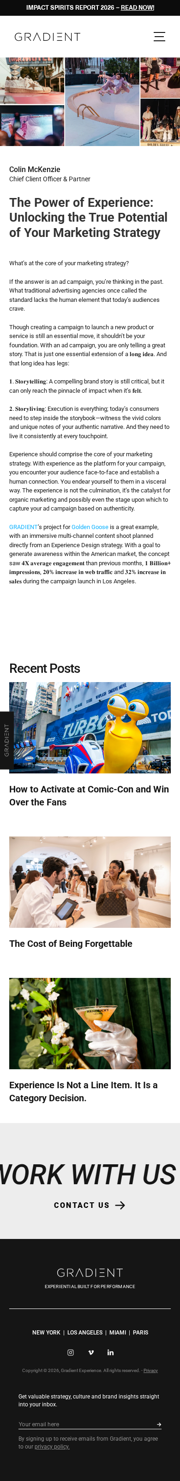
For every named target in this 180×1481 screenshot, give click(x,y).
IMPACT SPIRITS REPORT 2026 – (90, 7)
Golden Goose (90, 526)
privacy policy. (52, 1446)
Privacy (151, 1370)
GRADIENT (23, 526)
